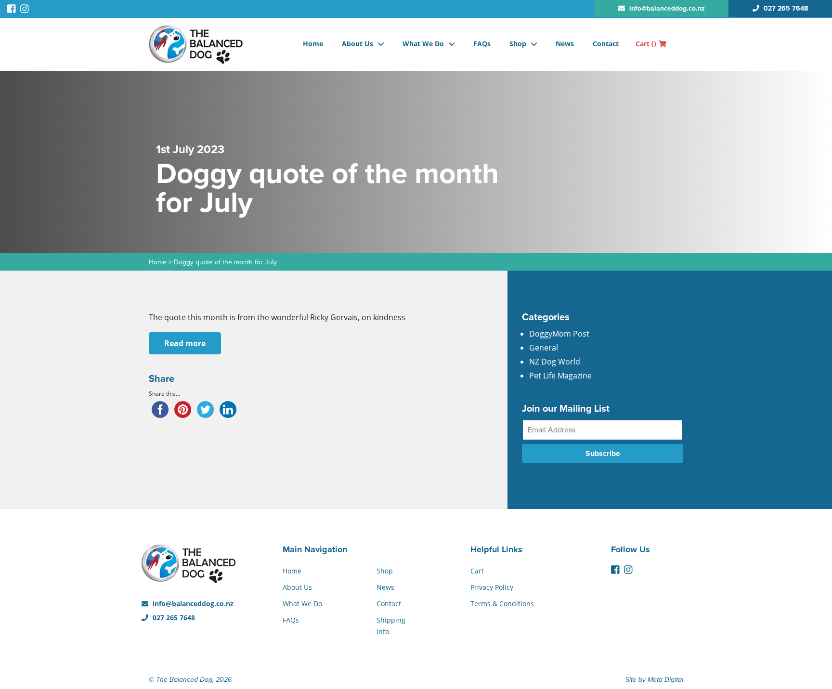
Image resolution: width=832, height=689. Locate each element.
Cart (646, 43)
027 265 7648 (173, 617)
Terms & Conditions (502, 603)
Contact (606, 43)
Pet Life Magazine (560, 375)
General (543, 347)
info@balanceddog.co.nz (192, 603)
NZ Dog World (554, 361)
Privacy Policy (491, 587)
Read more (185, 343)
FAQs (482, 43)
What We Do (423, 43)
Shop (517, 43)
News (565, 43)
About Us (357, 43)
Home (313, 43)
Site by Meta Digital (654, 680)
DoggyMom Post (559, 333)
